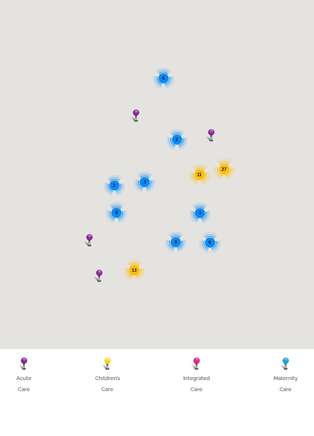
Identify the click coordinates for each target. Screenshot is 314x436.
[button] (89, 240)
